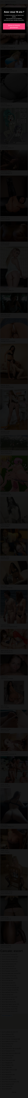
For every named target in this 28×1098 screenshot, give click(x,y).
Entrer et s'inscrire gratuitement (14, 26)
